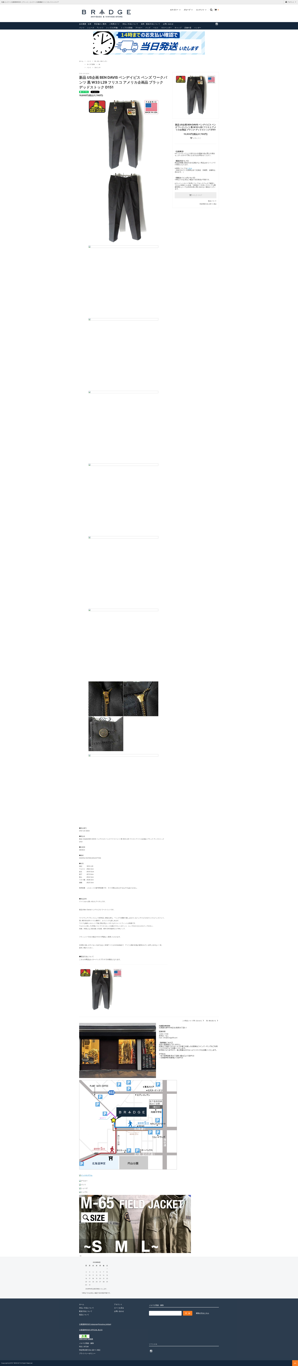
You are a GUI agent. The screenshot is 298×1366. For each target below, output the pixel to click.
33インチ (98, 67)
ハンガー (197, 28)
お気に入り (196, 138)
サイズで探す (91, 64)
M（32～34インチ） (101, 61)
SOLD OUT (197, 195)
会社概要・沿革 (85, 24)
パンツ (81, 28)
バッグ (148, 28)
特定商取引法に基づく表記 (208, 204)
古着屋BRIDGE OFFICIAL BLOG (90, 1330)
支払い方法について (130, 24)
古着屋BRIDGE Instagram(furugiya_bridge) (95, 1324)
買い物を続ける (211, 1021)
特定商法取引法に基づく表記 (89, 1350)
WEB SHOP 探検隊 (86, 1339)
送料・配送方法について (150, 24)
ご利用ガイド (114, 24)
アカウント (291, 2)
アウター (138, 28)
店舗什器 (187, 28)
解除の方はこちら (202, 1313)
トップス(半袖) (112, 28)
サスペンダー (166, 28)
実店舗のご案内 (100, 24)
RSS (80, 1347)
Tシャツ (100, 28)
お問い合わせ (168, 24)
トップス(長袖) (127, 28)
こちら (189, 168)
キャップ (178, 28)
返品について (212, 201)
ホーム (81, 61)
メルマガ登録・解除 (86, 1343)
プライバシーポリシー (87, 1353)
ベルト (156, 28)
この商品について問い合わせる (192, 1021)
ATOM (86, 1347)
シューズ (90, 28)
